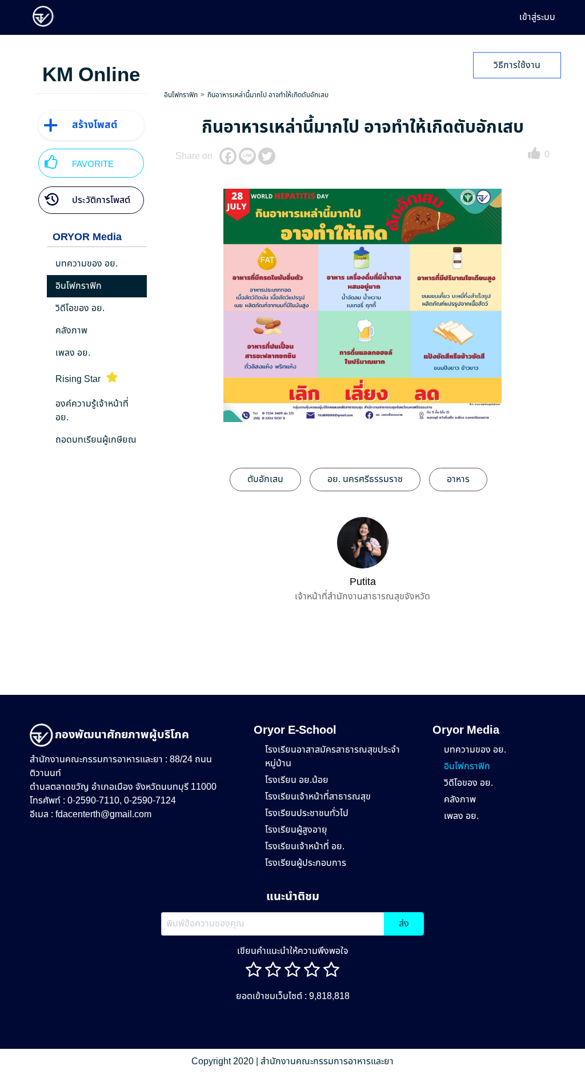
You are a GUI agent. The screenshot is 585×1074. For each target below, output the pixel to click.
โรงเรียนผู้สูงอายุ (296, 830)
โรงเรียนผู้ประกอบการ (305, 863)
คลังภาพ (460, 799)
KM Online (91, 75)
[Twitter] (266, 156)
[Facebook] (228, 156)
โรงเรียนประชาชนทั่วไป (306, 813)
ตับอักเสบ (265, 479)
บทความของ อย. (475, 750)
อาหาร (458, 479)
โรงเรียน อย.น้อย (296, 780)
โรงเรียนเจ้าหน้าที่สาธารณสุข (318, 796)
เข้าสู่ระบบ (537, 17)
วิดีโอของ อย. (468, 783)
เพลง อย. (461, 816)
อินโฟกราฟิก (181, 95)
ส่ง (404, 923)
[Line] (247, 156)
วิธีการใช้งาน (517, 65)
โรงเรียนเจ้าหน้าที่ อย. (304, 846)
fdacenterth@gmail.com (103, 814)
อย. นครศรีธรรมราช (365, 479)
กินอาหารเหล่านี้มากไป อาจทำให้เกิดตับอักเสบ (267, 95)
